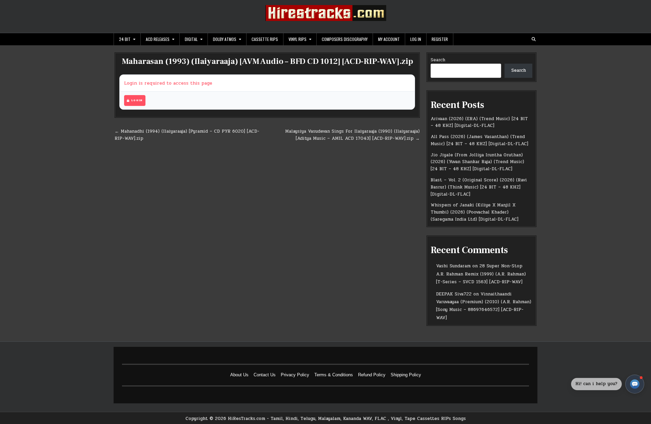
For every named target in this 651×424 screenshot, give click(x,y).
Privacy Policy (295, 374)
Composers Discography (345, 39)
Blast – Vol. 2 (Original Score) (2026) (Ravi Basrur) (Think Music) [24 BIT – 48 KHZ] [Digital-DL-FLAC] (479, 187)
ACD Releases (158, 39)
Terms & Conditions (333, 374)
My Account (389, 39)
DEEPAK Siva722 (454, 294)
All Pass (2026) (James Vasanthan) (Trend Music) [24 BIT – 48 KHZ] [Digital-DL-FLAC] (479, 140)
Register (440, 39)
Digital (191, 39)
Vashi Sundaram (453, 266)
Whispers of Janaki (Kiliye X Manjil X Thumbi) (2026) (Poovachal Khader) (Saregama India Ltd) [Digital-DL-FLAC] (474, 212)
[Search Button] (533, 39)
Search (438, 60)
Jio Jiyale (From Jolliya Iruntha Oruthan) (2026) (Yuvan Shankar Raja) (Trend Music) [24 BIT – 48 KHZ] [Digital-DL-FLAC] (477, 162)
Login (136, 100)
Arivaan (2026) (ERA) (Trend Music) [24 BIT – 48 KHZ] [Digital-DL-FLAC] (479, 122)
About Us (239, 374)
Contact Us (265, 374)
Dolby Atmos (224, 39)
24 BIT (125, 39)
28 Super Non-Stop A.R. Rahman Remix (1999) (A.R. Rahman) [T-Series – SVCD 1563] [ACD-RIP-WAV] (481, 274)
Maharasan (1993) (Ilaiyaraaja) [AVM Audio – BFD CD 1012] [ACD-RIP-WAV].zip (267, 61)
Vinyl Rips (298, 39)
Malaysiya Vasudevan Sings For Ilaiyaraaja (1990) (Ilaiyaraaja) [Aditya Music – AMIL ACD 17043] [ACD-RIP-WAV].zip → (352, 135)
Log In (415, 39)
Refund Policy (372, 374)
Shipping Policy (406, 374)
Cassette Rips (265, 39)
